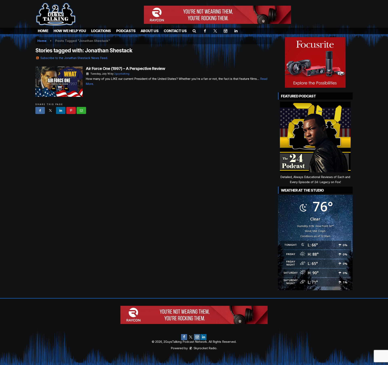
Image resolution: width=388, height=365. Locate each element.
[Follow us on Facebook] (184, 337)
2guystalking (121, 73)
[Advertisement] (217, 15)
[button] (194, 31)
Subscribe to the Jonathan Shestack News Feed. (74, 58)
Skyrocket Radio (204, 348)
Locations (101, 31)
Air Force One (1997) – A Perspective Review (125, 68)
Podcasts (126, 31)
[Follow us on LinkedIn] (203, 337)
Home (43, 31)
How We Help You (70, 31)
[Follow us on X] (191, 337)
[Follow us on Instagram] (197, 337)
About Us (149, 31)
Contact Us (175, 31)
